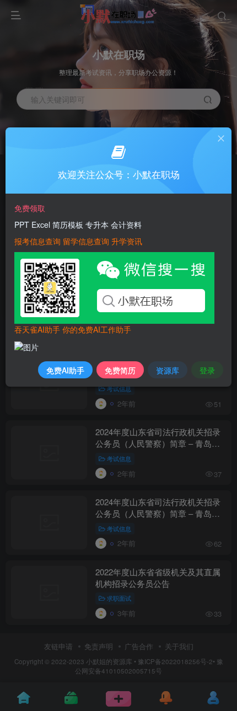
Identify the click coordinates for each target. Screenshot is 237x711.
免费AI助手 (65, 370)
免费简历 (120, 370)
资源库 (167, 370)
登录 (207, 370)
